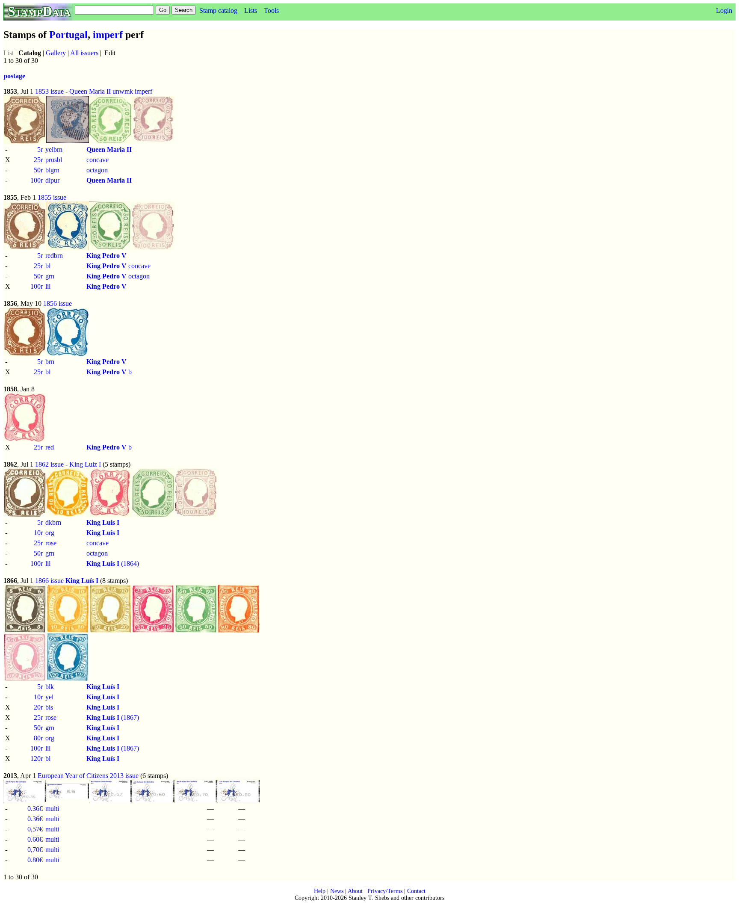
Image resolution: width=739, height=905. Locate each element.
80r (38, 738)
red (49, 447)
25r (38, 159)
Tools (271, 10)
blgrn (52, 170)
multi (52, 808)
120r (36, 758)
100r (36, 180)
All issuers (84, 52)
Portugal (68, 34)
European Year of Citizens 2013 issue (88, 775)
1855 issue (52, 197)
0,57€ (35, 829)
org (49, 532)
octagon (97, 170)
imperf (108, 34)
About (355, 891)
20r (38, 707)
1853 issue (49, 91)
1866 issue (49, 580)
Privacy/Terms (384, 891)
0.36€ (35, 808)
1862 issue (49, 464)
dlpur (52, 180)
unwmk (122, 91)
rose (50, 543)
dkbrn (53, 522)
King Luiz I (85, 464)
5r (40, 149)
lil (47, 286)
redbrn (54, 255)
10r (38, 532)
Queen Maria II (90, 91)
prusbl (53, 159)
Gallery (56, 52)
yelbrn (53, 149)
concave (97, 159)
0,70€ (35, 849)
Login (724, 10)
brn (49, 361)
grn (49, 276)
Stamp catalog (218, 10)
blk (49, 686)
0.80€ (35, 860)
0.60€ (35, 839)
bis (49, 707)
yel (49, 697)
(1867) (112, 717)
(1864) (112, 563)
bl (47, 265)
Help (319, 891)
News (336, 891)
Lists (250, 10)
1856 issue (57, 303)
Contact (416, 891)
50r (38, 170)
